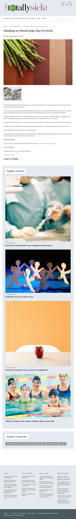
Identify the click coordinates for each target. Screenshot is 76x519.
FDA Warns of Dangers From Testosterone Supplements (26, 370)
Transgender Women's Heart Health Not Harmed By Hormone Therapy (46, 478)
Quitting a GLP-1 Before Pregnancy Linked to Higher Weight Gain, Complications (63, 478)
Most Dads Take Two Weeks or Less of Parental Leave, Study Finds (10, 497)
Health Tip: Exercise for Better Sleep (19, 297)
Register (63, 2)
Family (39, 18)
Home (6, 26)
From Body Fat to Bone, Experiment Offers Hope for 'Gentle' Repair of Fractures (63, 501)
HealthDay (17, 151)
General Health (9, 18)
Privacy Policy (22, 513)
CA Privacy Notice (32, 513)
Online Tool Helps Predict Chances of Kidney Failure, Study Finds (29, 421)
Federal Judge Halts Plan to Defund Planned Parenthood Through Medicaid (10, 486)
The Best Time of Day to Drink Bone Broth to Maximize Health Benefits (29, 490)
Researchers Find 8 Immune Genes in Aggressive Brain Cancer (28, 245)
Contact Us (69, 2)
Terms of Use (14, 513)
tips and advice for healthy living (46, 143)
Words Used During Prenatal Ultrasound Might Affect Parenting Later (10, 491)
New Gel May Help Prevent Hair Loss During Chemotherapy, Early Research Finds (46, 495)
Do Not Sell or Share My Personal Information (48, 513)
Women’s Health (20, 18)
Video (44, 18)
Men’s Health (31, 18)
